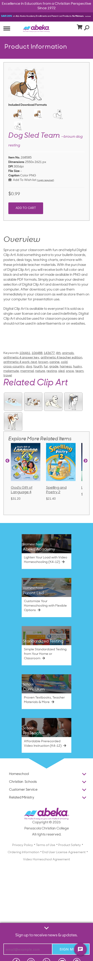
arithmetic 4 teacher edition (61, 357)
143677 (49, 353)
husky (77, 366)
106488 (37, 353)
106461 (24, 353)
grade (53, 366)
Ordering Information (23, 852)
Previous (7, 461)
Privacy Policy (22, 845)
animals (68, 353)
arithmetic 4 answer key (21, 357)
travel (7, 375)
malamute (11, 371)
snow (70, 371)
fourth (37, 366)
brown (43, 362)
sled (61, 371)
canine (54, 362)
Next (85, 461)
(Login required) (45, 180)
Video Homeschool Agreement (46, 859)
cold (64, 362)
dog (29, 366)
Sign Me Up (71, 949)
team (79, 371)
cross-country (14, 366)
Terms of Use (45, 845)
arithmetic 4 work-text (20, 362)
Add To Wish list (24, 180)
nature (40, 371)
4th (58, 353)
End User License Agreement (64, 852)
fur (46, 366)
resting (51, 371)
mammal (27, 371)
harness (66, 366)
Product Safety (69, 845)
